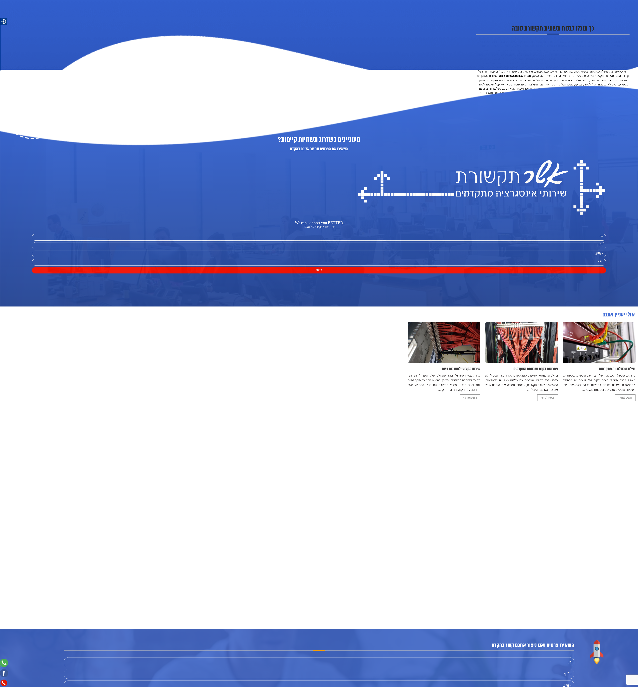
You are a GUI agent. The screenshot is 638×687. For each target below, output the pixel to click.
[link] (90, 28)
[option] (599, 361)
